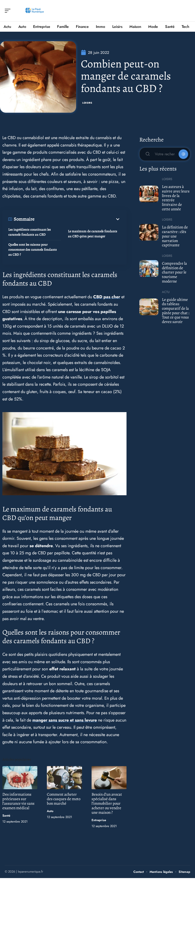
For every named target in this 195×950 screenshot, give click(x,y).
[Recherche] (187, 11)
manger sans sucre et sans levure (64, 720)
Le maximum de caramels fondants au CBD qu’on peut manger (92, 233)
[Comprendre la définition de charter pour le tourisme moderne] (148, 268)
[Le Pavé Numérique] (34, 10)
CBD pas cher (106, 297)
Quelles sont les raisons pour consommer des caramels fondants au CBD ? (32, 249)
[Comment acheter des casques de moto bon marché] (64, 777)
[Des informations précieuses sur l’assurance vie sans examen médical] (19, 777)
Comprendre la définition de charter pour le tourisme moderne (174, 272)
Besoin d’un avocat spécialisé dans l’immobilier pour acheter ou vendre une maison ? (107, 803)
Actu (166, 292)
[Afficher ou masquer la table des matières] (77, 219)
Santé (6, 815)
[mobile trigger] (9, 10)
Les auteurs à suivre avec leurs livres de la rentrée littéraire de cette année (176, 198)
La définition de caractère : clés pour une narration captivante (175, 236)
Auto (50, 811)
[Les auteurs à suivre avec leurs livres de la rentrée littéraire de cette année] (148, 194)
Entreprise (99, 820)
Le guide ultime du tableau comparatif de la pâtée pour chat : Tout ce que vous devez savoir (175, 311)
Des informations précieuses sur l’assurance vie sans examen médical (18, 801)
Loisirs (87, 103)
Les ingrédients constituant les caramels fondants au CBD (29, 232)
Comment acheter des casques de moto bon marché (63, 799)
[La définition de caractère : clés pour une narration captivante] (148, 232)
